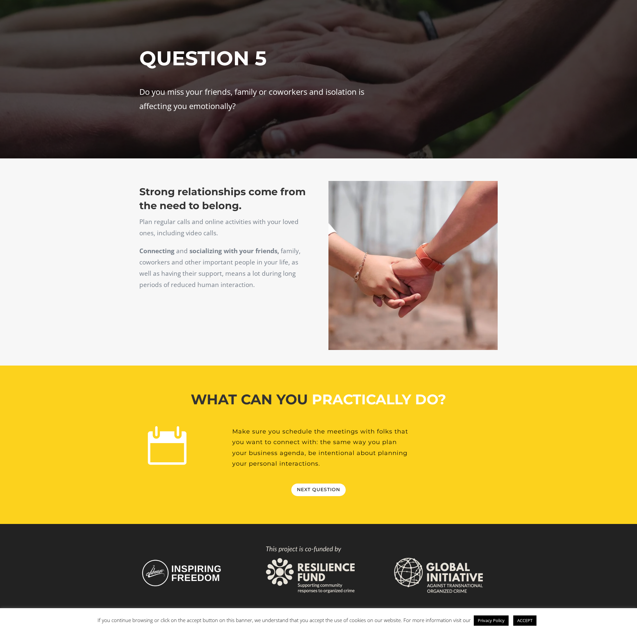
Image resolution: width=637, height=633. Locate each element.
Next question (318, 489)
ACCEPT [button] (524, 620)
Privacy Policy (491, 620)
